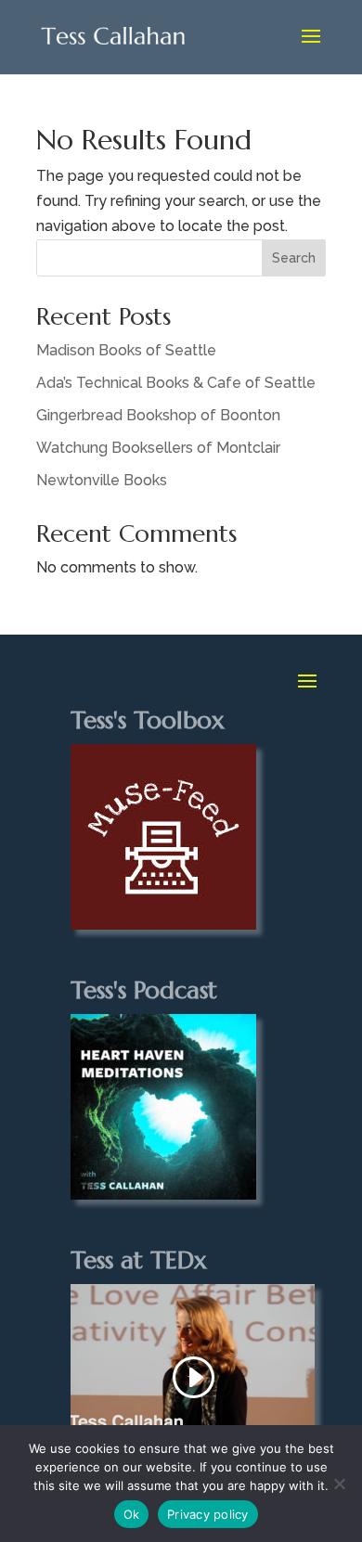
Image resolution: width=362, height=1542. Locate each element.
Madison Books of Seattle (126, 350)
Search (294, 258)
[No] (339, 1483)
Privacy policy (208, 1514)
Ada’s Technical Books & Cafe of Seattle (176, 383)
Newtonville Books (101, 480)
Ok (131, 1514)
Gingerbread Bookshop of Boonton (158, 415)
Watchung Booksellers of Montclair (158, 447)
